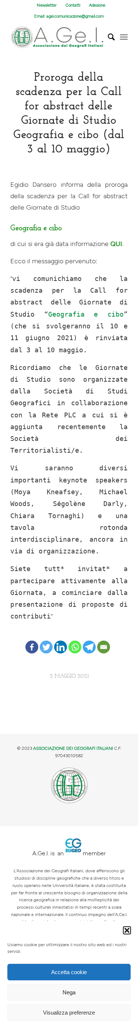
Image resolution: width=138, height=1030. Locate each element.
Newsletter (47, 5)
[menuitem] (47, 5)
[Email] (103, 641)
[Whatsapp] (74, 641)
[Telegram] (89, 641)
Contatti (73, 5)
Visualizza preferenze (69, 1012)
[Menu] (124, 37)
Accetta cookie (69, 972)
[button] (127, 930)
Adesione (97, 5)
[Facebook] (31, 641)
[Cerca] (107, 37)
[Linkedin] (60, 641)
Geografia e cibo (86, 314)
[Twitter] (46, 641)
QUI (116, 243)
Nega (69, 992)
